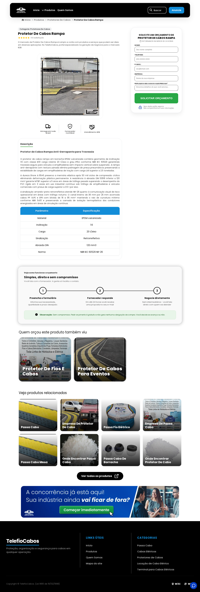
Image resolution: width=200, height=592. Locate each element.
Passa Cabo (144, 545)
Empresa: (139, 74)
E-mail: (138, 64)
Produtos (49, 10)
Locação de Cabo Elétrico (153, 563)
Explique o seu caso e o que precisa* (151, 83)
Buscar (157, 10)
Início (36, 10)
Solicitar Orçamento (156, 98)
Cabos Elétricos (146, 551)
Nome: (137, 45)
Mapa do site (94, 563)
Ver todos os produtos (96, 476)
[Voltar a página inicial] (21, 10)
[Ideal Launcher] (100, 502)
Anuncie (176, 10)
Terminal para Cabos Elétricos (155, 569)
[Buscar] (151, 10)
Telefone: (139, 55)
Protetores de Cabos (150, 557)
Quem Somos (65, 10)
